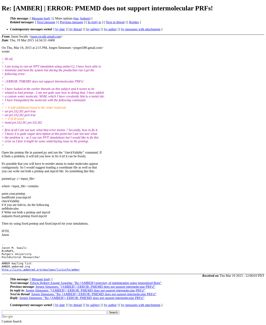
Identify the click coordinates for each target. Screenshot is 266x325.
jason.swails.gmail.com (46, 36)
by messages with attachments (140, 29)
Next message (46, 22)
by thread (75, 29)
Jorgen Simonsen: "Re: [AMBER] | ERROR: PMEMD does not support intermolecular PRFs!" (93, 294)
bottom (84, 18)
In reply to (94, 22)
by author (110, 29)
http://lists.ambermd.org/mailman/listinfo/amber (41, 269)
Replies (134, 22)
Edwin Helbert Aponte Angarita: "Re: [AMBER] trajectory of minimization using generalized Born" (96, 283)
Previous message (71, 22)
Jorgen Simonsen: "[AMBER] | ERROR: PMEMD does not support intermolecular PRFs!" (95, 286)
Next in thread (115, 22)
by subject (93, 29)
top (76, 18)
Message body (41, 18)
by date (60, 29)
